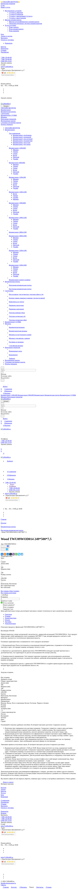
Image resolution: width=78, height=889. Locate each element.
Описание (8, 614)
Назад (12, 484)
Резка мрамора (14, 31)
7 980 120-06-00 (6, 57)
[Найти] (2, 380)
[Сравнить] (5, 549)
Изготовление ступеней (13, 11)
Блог (2, 795)
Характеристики (10, 618)
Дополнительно (10, 623)
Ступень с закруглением (17, 18)
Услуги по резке (10, 25)
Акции (3, 789)
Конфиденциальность (8, 883)
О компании (5, 800)
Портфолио (5, 802)
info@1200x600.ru (7, 66)
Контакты (4, 806)
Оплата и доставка (7, 808)
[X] (10, 554)
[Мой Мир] (7, 554)
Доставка (8, 622)
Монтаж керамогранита (13, 20)
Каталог (3, 787)
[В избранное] (5, 546)
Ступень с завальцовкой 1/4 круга (20, 16)
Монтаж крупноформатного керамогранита (24, 22)
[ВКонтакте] (2, 554)
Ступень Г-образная (16, 12)
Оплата (7, 620)
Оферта (3, 885)
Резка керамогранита (16, 29)
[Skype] (19, 554)
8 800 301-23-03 (6, 61)
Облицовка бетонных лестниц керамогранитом (25, 23)
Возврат (3, 813)
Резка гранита (14, 27)
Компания (4, 797)
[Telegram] (22, 554)
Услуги (3, 793)
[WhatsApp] (16, 554)
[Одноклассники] (5, 554)
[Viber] (13, 554)
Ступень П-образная (16, 14)
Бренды (3, 791)
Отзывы (7, 616)
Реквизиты (8, 43)
